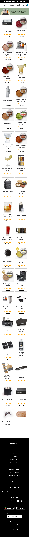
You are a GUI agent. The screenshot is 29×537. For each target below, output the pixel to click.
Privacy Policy (19, 521)
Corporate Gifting (14, 472)
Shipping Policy (9, 524)
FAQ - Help (14, 456)
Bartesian (19, 529)
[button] (1, 5)
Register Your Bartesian (14, 469)
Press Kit (14, 481)
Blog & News (14, 466)
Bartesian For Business (14, 475)
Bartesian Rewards (14, 459)
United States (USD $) (13, 516)
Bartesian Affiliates (14, 462)
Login (14, 450)
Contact (14, 453)
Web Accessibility (19, 524)
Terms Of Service (10, 521)
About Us (14, 478)
